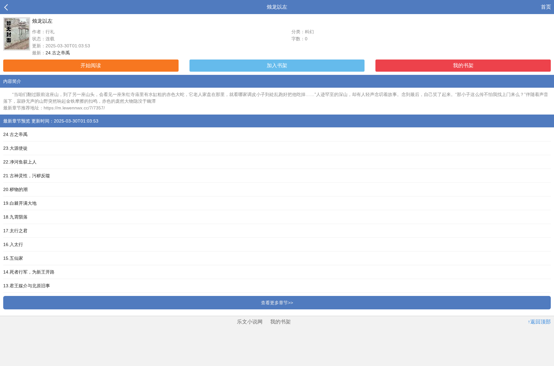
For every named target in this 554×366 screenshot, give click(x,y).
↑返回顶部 (539, 321)
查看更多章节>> (277, 302)
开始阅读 (90, 65)
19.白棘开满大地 (20, 203)
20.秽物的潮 (15, 189)
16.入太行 (13, 244)
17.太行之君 (15, 230)
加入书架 (277, 65)
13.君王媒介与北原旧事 (26, 285)
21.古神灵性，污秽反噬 (26, 175)
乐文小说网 (250, 321)
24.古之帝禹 (58, 52)
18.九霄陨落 (15, 216)
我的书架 (463, 65)
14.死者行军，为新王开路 (29, 271)
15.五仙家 (13, 258)
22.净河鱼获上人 (20, 161)
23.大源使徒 (15, 148)
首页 (546, 7)
